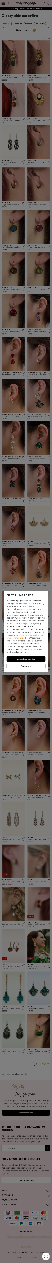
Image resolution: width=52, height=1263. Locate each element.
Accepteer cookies (26, 659)
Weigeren (26, 666)
